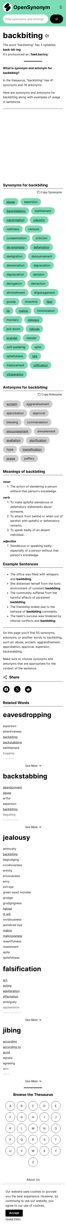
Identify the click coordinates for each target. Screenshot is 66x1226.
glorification (38, 440)
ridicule (34, 329)
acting (7, 985)
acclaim (12, 404)
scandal (12, 338)
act (5, 980)
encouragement (17, 431)
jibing (12, 1030)
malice (23, 311)
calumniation (15, 220)
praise (11, 458)
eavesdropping (27, 715)
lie (8, 311)
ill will (7, 914)
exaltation (13, 440)
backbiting (10, 737)
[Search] (56, 19)
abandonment (12, 787)
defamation (41, 247)
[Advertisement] (33, 146)
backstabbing (16, 211)
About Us (33, 1179)
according (10, 1041)
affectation (10, 996)
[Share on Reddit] (28, 689)
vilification (40, 365)
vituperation (15, 374)
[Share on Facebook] (6, 689)
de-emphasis (15, 247)
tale (34, 356)
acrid (6, 1052)
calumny (39, 220)
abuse (11, 202)
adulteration (11, 991)
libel (49, 301)
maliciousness (12, 936)
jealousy (16, 837)
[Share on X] (17, 689)
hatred (7, 908)
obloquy (33, 320)
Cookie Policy (13, 1218)
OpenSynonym (31, 7)
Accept (14, 1213)
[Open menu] (61, 7)
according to (12, 1047)
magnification (32, 449)
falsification (22, 969)
